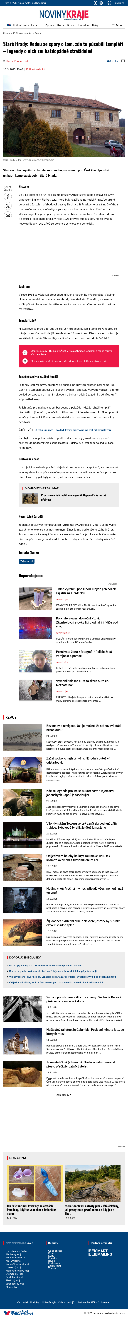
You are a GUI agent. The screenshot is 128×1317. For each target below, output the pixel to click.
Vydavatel (22, 1302)
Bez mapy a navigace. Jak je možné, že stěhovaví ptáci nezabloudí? (46, 965)
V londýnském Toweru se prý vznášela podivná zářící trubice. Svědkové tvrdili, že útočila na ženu (62, 976)
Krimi (60, 25)
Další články (62, 1094)
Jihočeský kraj (13, 1254)
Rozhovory (54, 1263)
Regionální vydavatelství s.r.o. (109, 1312)
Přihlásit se (119, 3)
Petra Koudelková (17, 61)
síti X (51, 360)
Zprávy (49, 25)
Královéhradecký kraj (17, 1263)
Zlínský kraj (12, 1286)
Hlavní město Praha (16, 1250)
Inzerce (105, 1302)
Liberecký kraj (13, 1267)
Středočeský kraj (15, 1283)
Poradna (83, 25)
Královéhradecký (23, 25)
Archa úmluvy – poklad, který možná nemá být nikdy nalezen (73, 430)
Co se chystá (55, 1250)
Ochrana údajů (66, 1302)
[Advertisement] (69, 251)
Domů (6, 33)
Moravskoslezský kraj (17, 1270)
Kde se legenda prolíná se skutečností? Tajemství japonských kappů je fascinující (53, 970)
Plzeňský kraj (13, 1280)
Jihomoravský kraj (15, 1257)
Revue (71, 25)
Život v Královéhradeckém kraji (77, 350)
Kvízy (95, 25)
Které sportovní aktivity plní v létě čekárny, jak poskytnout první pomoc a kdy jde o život (92, 1209)
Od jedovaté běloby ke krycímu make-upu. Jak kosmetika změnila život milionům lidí (56, 982)
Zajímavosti (26, 561)
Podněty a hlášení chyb (43, 1302)
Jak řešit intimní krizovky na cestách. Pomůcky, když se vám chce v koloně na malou (31, 1209)
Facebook (95, 3)
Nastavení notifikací (87, 1302)
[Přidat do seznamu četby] (123, 61)
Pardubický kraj (14, 1276)
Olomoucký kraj (14, 1273)
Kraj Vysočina (13, 1260)
